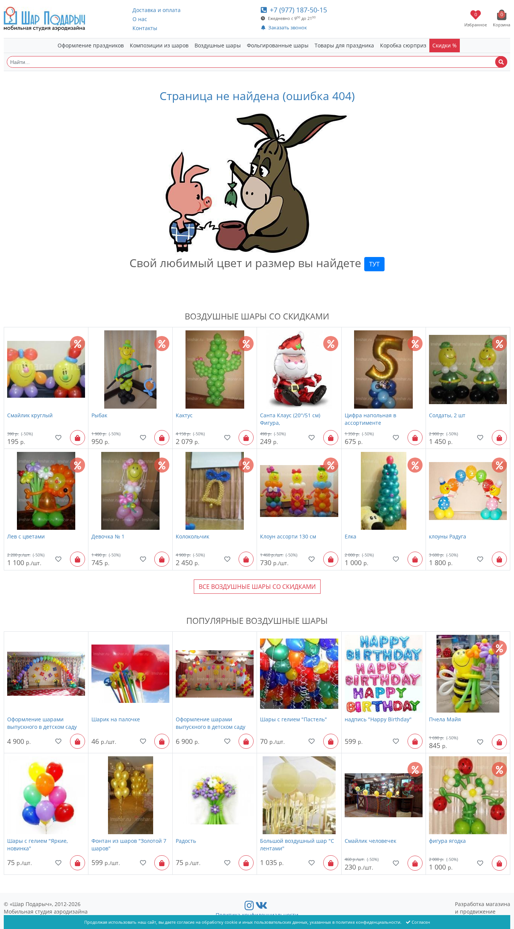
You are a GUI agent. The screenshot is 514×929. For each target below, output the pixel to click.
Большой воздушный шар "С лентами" (297, 844)
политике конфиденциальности (368, 922)
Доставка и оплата (156, 10)
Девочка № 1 (108, 536)
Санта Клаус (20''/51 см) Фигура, (290, 419)
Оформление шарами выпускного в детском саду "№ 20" (210, 723)
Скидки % (444, 45)
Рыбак (99, 415)
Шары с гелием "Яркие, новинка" (37, 844)
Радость (186, 840)
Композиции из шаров (159, 45)
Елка (350, 536)
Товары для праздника (344, 45)
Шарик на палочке (115, 719)
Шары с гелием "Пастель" (293, 719)
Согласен (421, 922)
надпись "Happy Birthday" (378, 719)
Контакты (144, 28)
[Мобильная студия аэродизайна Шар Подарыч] (44, 19)
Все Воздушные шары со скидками (257, 586)
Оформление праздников (91, 45)
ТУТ (374, 264)
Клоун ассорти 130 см (288, 536)
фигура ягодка (447, 840)
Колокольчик (192, 536)
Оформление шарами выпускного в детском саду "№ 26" (42, 723)
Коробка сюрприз (403, 45)
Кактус (184, 415)
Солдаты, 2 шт (447, 415)
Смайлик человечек (370, 840)
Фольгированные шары (278, 45)
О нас (139, 19)
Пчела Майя (445, 719)
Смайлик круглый (30, 415)
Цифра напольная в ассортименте (370, 419)
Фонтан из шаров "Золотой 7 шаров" (128, 844)
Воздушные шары (218, 45)
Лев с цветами (26, 536)
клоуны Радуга (447, 536)
